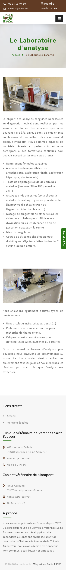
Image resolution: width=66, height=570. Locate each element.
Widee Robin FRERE (50, 564)
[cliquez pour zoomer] (33, 93)
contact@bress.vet (18, 8)
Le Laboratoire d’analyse (40, 54)
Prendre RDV (63, 239)
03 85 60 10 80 (17, 3)
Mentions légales (17, 422)
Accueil (16, 54)
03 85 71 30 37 (16, 503)
